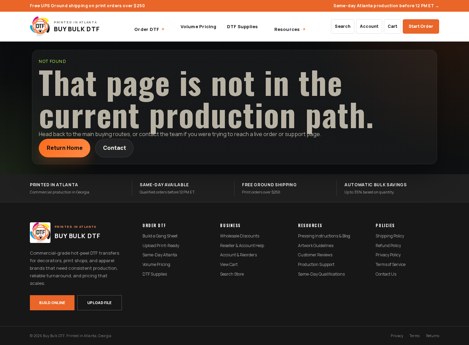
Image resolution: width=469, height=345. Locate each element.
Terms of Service (390, 264)
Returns (432, 335)
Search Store (232, 274)
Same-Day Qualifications (321, 274)
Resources (287, 29)
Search (343, 26)
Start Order (421, 26)
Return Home (65, 148)
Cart (392, 26)
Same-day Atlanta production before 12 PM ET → (386, 6)
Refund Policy (388, 245)
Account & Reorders (238, 255)
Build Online (52, 302)
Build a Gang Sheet (160, 236)
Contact (114, 148)
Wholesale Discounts (239, 236)
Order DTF (146, 29)
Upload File (99, 302)
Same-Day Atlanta (159, 255)
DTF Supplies (242, 26)
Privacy (397, 335)
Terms (415, 335)
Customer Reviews (315, 255)
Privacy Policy (388, 255)
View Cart (229, 264)
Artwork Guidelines (315, 245)
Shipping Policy (390, 236)
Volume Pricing (198, 26)
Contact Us (386, 274)
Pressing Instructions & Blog (324, 236)
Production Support (316, 264)
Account (369, 26)
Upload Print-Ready (160, 245)
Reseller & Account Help (242, 245)
